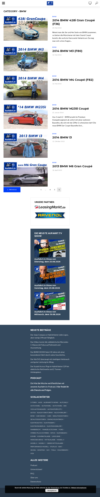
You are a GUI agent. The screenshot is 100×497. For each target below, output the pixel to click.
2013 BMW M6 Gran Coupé (72, 166)
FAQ (32, 473)
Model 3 (60, 440)
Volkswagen (62, 450)
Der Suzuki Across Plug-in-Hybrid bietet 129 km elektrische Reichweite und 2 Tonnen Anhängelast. (49, 369)
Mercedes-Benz (36, 440)
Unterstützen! (36, 469)
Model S (33, 443)
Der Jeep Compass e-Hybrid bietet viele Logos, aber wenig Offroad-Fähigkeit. (49, 336)
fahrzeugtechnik (49, 429)
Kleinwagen (62, 433)
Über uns (34, 477)
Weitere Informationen (78, 488)
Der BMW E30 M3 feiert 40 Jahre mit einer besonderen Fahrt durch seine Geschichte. (47, 353)
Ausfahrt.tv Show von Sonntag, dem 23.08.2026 (47, 286)
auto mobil (35, 406)
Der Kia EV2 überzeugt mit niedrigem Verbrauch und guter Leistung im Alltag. (49, 360)
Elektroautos (36, 423)
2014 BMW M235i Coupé (70, 108)
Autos (33, 413)
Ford (61, 429)
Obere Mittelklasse (55, 443)
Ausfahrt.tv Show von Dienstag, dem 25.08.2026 (47, 260)
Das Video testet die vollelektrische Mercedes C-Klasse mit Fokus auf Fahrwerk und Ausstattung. (49, 345)
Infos (53, 433)
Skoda (33, 450)
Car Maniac (41, 416)
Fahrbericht (35, 429)
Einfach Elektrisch (55, 419)
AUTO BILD (64, 402)
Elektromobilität (54, 426)
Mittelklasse (50, 440)
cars (49, 416)
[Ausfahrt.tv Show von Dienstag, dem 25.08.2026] (50, 248)
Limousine (56, 436)
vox (32, 453)
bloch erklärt (60, 413)
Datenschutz (35, 481)
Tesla (53, 450)
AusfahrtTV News (51, 402)
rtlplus (53, 447)
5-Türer (33, 402)
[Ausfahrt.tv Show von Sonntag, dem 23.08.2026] (50, 274)
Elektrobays (49, 423)
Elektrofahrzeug (37, 426)
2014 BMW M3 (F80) (67, 51)
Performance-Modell (39, 447)
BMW (54, 16)
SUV (47, 450)
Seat (60, 447)
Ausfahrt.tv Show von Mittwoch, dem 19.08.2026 (47, 313)
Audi (40, 402)
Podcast (33, 465)
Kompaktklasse (43, 436)
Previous (13, 190)
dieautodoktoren (60, 416)
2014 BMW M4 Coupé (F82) (72, 80)
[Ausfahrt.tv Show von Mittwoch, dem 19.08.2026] (50, 301)
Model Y (42, 443)
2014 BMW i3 (62, 137)
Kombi (33, 436)
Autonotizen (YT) (55, 409)
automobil (46, 406)
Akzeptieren (51, 490)
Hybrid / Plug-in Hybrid (39, 433)
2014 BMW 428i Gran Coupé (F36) (73, 22)
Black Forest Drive (45, 413)
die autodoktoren (38, 419)
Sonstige (41, 450)
